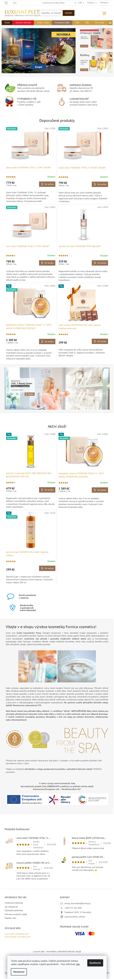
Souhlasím (95, 963)
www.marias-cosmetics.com (18, 936)
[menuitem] (7, 22)
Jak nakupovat (11, 906)
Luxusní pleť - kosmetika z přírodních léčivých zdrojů (57, 951)
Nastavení (18, 971)
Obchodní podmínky (14, 910)
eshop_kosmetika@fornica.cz (77, 903)
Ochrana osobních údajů (16, 914)
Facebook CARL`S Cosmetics (77, 912)
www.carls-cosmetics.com (17, 933)
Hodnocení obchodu (53, 3)
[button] (7, 50)
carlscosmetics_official (74, 916)
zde (78, 964)
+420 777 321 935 (73, 908)
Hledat (68, 13)
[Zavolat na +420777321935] (9, 2)
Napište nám (10, 918)
